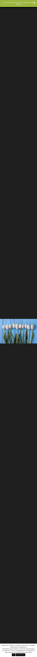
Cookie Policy (20, 654)
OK (14, 654)
